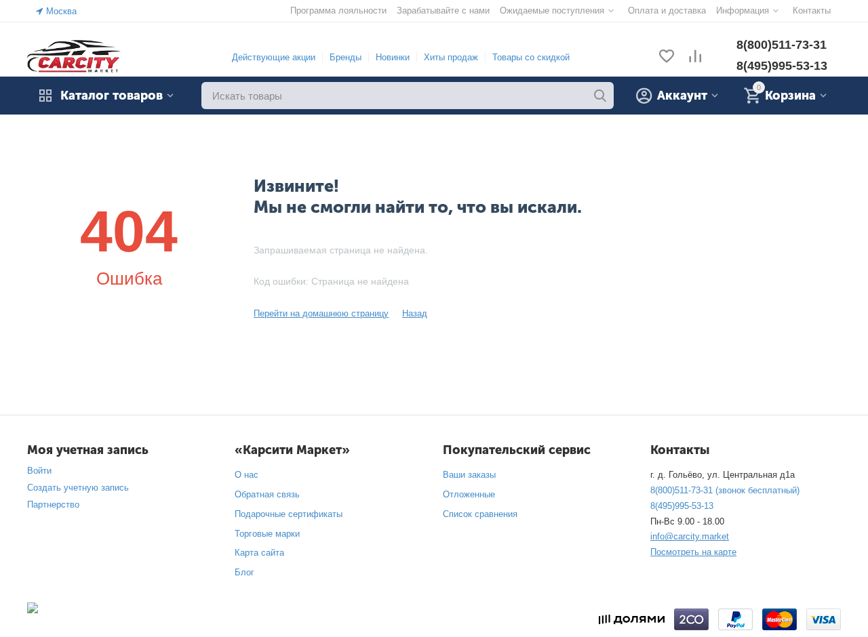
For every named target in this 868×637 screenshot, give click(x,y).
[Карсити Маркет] (74, 57)
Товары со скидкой (531, 57)
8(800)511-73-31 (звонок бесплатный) (725, 490)
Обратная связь (267, 494)
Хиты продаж (451, 57)
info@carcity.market (689, 536)
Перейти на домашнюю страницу (321, 313)
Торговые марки (267, 534)
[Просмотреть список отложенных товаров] (666, 57)
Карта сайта (259, 553)
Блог (244, 572)
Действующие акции (273, 57)
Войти (39, 471)
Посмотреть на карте (693, 552)
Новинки (393, 57)
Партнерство (53, 504)
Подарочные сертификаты (288, 514)
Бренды (345, 57)
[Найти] (600, 95)
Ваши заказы (469, 475)
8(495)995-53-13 (781, 66)
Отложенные (469, 494)
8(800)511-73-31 (781, 45)
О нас (246, 475)
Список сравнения (480, 514)
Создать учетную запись (78, 487)
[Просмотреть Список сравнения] (695, 57)
